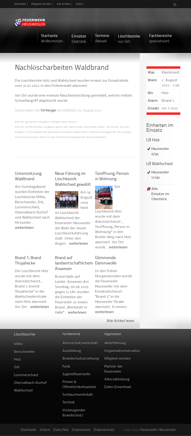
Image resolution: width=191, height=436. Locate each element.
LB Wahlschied (159, 164)
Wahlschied (23, 390)
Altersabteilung (117, 379)
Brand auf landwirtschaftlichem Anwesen (74, 263)
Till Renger (48, 110)
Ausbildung (71, 351)
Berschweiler (24, 352)
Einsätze (79, 39)
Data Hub (60, 430)
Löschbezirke (129, 39)
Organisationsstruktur (122, 351)
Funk (66, 366)
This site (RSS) (175, 4)
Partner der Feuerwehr (113, 369)
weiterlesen (24, 228)
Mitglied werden (41, 4)
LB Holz (153, 140)
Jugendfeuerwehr (76, 374)
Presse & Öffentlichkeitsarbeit (79, 384)
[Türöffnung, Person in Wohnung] (104, 206)
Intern (79, 4)
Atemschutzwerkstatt (80, 343)
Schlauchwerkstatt (77, 394)
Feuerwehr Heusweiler (158, 430)
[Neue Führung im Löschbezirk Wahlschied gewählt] (66, 206)
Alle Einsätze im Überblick (160, 194)
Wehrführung (115, 343)
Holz (17, 359)
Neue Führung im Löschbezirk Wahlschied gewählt (73, 179)
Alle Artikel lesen (120, 321)
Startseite (20, 4)
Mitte (18, 344)
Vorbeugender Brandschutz (73, 413)
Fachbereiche (160, 38)
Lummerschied (26, 375)
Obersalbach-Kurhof (30, 383)
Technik (68, 402)
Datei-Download (117, 387)
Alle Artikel (63, 4)
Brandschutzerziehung (80, 358)
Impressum (81, 430)
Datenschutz (104, 430)
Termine (102, 38)
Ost (17, 367)
